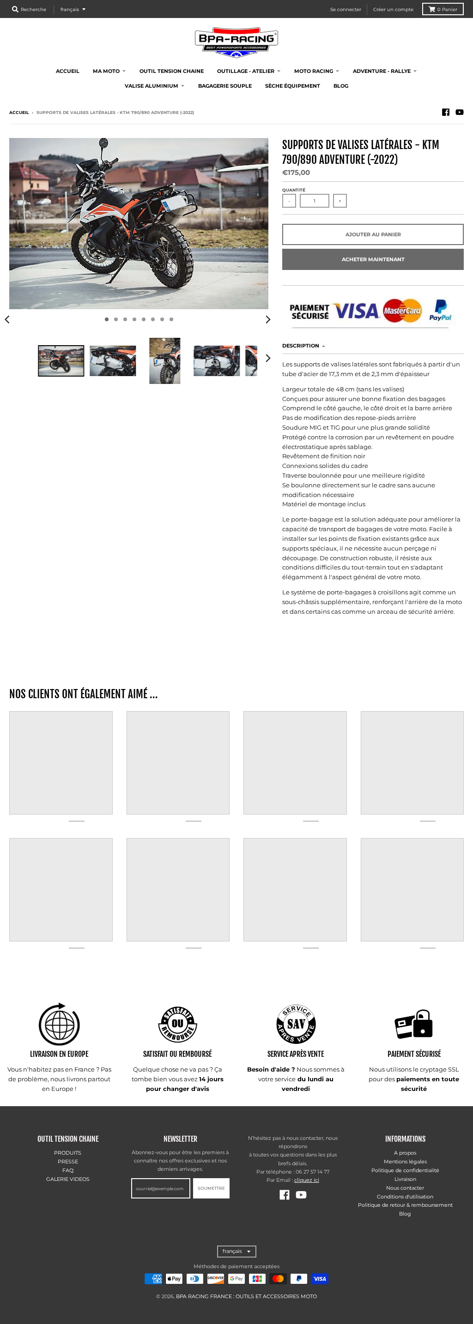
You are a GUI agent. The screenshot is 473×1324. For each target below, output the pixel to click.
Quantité (293, 189)
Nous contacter (405, 1188)
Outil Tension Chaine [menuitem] (171, 71)
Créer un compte (393, 9)
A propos (405, 1153)
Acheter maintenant (373, 259)
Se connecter (345, 9)
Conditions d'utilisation (405, 1196)
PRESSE (68, 1161)
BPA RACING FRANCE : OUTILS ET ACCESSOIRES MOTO (246, 1296)
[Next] (267, 319)
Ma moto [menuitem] (106, 71)
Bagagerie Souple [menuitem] (225, 86)
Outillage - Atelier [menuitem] (245, 71)
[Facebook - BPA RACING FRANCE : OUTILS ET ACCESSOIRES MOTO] (446, 112)
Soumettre (211, 1188)
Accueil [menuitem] (67, 71)
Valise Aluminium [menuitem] (151, 86)
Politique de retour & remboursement (405, 1205)
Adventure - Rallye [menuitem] (382, 71)
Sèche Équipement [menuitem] (292, 86)
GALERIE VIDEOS (68, 1179)
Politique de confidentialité (405, 1170)
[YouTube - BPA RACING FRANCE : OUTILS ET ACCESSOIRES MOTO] (459, 112)
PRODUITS (67, 1153)
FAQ (67, 1170)
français (70, 9)
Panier (447, 9)
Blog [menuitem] (341, 86)
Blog (405, 1213)
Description (300, 345)
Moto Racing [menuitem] (313, 71)
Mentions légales (405, 1161)
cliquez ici (306, 1180)
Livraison (405, 1179)
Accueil (19, 112)
